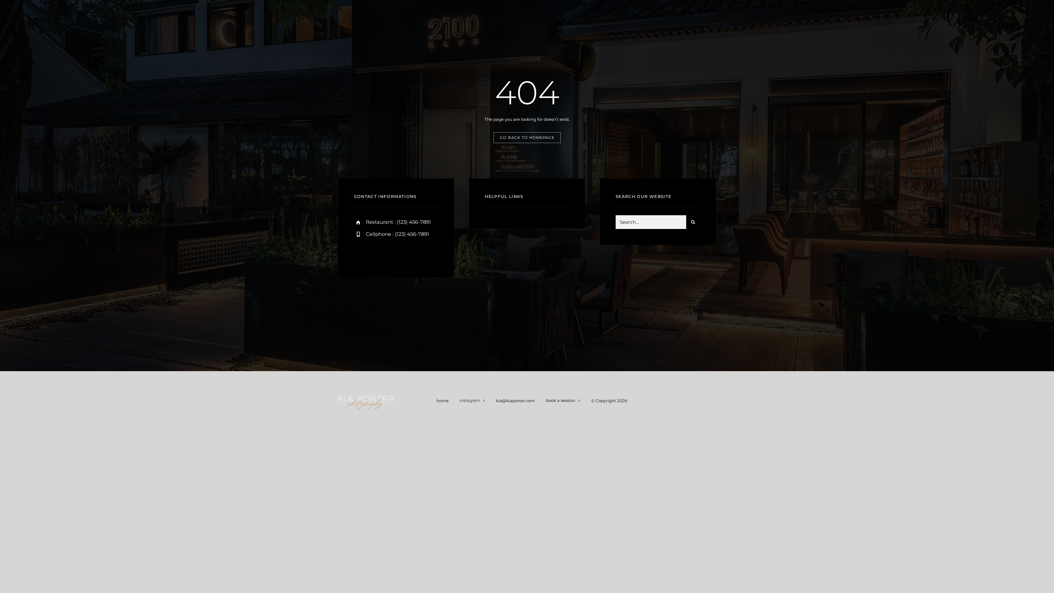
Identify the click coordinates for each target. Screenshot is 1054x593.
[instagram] (360, 253)
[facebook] (375, 253)
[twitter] (390, 253)
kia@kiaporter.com (515, 400)
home (442, 400)
